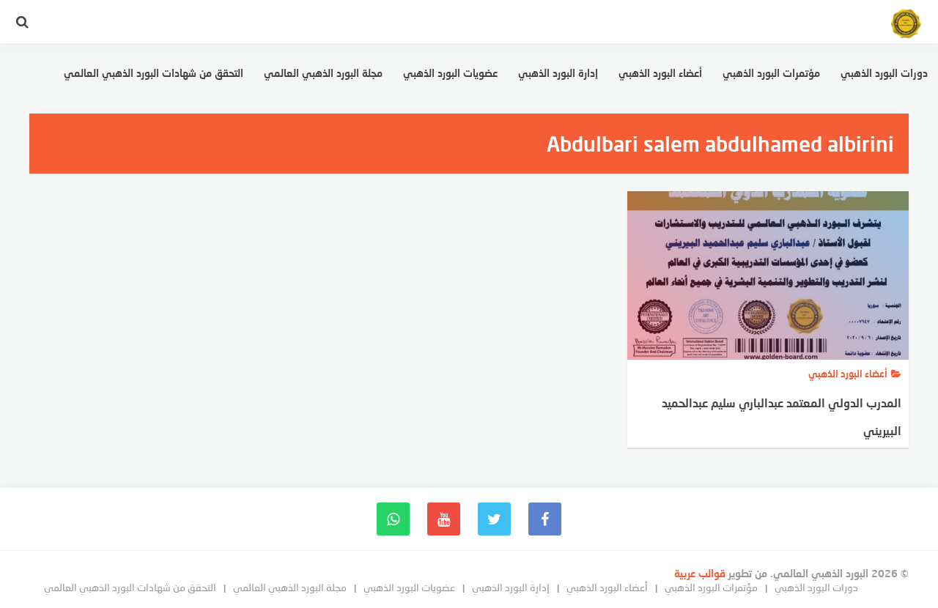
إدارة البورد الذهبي (558, 73)
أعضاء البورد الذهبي (660, 73)
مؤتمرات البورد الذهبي (771, 73)
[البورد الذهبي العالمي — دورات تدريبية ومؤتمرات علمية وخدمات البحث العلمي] (905, 25)
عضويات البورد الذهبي (450, 73)
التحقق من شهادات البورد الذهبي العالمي (153, 73)
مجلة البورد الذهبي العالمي (323, 73)
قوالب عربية (701, 573)
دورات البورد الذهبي (884, 73)
